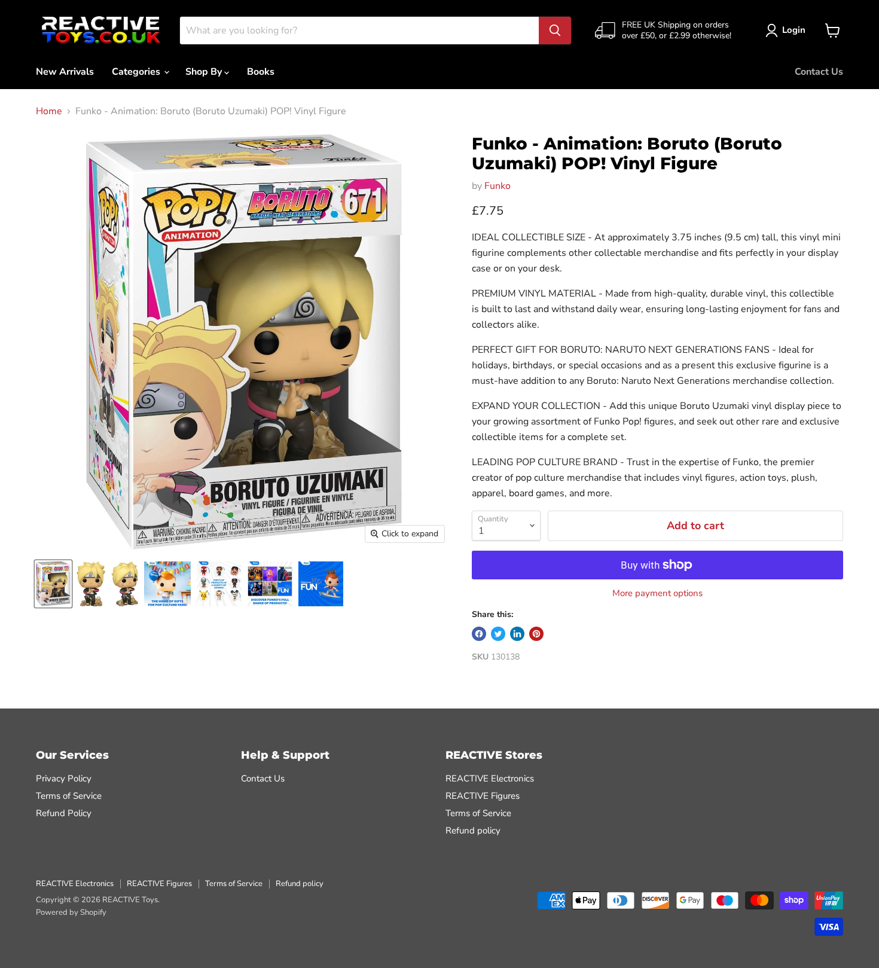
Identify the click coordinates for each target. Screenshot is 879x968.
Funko (497, 186)
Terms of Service (69, 796)
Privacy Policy (63, 778)
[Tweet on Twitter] (498, 634)
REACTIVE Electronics (489, 778)
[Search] (555, 30)
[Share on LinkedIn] (517, 634)
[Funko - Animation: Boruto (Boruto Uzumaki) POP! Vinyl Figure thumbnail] (53, 583)
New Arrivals (65, 71)
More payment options (657, 593)
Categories (137, 71)
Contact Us (819, 71)
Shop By (204, 71)
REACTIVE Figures (482, 796)
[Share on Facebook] (479, 634)
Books (260, 71)
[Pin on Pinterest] (536, 634)
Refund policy (472, 830)
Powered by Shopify (71, 912)
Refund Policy (63, 813)
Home (49, 111)
